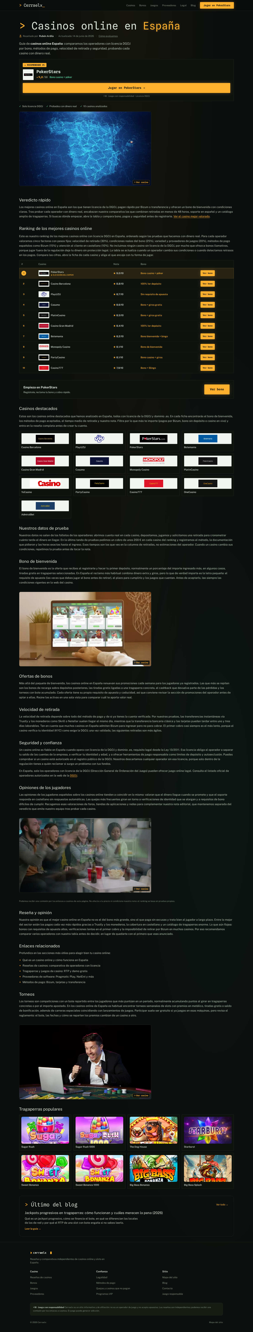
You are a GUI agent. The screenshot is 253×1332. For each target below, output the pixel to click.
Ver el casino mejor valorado (191, 216)
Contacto (167, 1288)
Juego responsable (172, 1294)
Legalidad (101, 1277)
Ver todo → (222, 1204)
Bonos (142, 5)
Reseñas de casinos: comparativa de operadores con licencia (61, 965)
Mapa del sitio (169, 1277)
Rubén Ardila (46, 36)
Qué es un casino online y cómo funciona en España (55, 960)
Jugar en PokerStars (217, 5)
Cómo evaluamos (108, 36)
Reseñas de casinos (41, 1277)
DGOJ (73, 775)
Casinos (130, 5)
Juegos (154, 5)
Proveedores (169, 5)
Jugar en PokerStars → (126, 88)
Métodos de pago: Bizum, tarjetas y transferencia (54, 982)
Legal (183, 5)
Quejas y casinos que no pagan (113, 1288)
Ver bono (208, 273)
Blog (193, 5)
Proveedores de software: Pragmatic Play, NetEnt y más (58, 976)
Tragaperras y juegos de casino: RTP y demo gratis (55, 971)
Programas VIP (104, 1294)
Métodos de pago (105, 1282)
